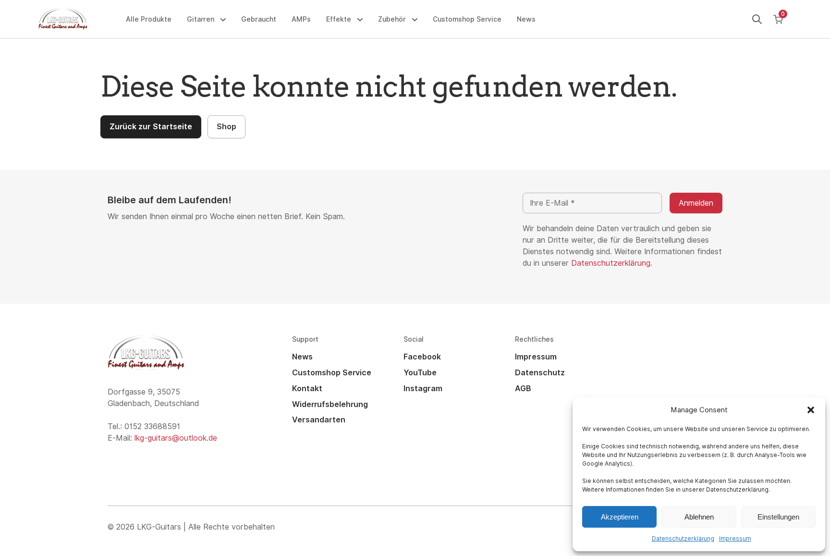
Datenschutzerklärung (683, 538)
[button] (811, 410)
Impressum (735, 538)
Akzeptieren (619, 517)
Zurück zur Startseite (151, 126)
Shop (226, 126)
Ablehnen (699, 517)
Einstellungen (778, 517)
